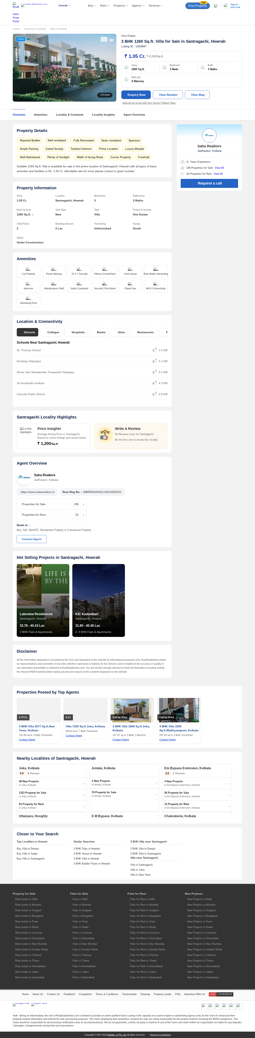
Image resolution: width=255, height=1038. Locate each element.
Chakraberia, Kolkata (180, 816)
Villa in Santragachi (141, 864)
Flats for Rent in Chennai (144, 955)
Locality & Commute (69, 114)
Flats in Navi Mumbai (85, 943)
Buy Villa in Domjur (28, 848)
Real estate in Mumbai (28, 904)
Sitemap (145, 994)
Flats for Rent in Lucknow (144, 932)
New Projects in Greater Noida (204, 949)
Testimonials (129, 994)
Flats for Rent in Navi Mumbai (147, 943)
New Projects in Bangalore (202, 915)
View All (219, 167)
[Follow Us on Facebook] (204, 1008)
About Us (37, 994)
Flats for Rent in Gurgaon (144, 910)
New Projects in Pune (199, 921)
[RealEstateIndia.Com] (36, 12)
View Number (168, 94)
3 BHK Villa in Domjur (142, 848)
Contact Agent (31, 539)
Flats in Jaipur (81, 971)
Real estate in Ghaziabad (29, 938)
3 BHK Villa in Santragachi (145, 853)
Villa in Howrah (58, 29)
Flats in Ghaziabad (83, 938)
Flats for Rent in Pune (142, 921)
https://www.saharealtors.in (38, 492)
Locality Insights (103, 114)
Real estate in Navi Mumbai (31, 943)
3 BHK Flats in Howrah (87, 848)
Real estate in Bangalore (29, 915)
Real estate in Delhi (26, 899)
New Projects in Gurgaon (201, 910)
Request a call (210, 183)
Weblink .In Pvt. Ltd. (117, 1035)
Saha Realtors (44, 475)
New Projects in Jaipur (200, 971)
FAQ (177, 994)
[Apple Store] (39, 1004)
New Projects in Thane (200, 960)
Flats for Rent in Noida (143, 927)
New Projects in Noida (200, 927)
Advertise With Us (194, 994)
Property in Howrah (35, 29)
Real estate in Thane (27, 960)
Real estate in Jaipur (27, 971)
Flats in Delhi (80, 899)
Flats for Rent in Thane (143, 960)
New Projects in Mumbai (201, 904)
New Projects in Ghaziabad (203, 938)
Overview (19, 114)
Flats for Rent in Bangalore (145, 915)
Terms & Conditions (107, 994)
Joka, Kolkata (29, 768)
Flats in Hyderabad (83, 977)
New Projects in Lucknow (201, 932)
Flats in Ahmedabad (84, 966)
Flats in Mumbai (82, 904)
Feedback (69, 994)
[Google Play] (21, 1004)
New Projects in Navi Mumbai (204, 943)
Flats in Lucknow (82, 932)
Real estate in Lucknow (28, 932)
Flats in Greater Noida (85, 949)
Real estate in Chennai (28, 955)
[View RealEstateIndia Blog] (211, 1008)
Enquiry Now (137, 94)
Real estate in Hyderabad (29, 977)
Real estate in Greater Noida (31, 949)
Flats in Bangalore (83, 915)
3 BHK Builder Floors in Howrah (92, 863)
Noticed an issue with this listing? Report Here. (149, 102)
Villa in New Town (140, 874)
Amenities (40, 114)
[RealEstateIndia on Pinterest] (218, 1008)
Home (16, 29)
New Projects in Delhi (199, 899)
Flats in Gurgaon (82, 910)
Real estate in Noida (26, 927)
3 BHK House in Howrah (87, 853)
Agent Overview (134, 114)
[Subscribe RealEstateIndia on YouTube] (232, 1008)
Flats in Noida (80, 927)
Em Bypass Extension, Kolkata (187, 768)
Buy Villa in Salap (27, 853)
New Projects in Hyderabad (203, 977)
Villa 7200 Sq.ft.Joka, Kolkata (85, 726)
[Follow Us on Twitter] (225, 1008)
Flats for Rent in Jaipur (143, 971)
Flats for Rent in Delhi (142, 899)
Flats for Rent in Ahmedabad (146, 966)
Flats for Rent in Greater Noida (147, 949)
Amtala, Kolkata (103, 768)
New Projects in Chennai (201, 955)
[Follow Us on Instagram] (239, 1008)
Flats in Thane (81, 960)
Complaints (85, 994)
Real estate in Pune (26, 921)
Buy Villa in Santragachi (30, 858)
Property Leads (162, 994)
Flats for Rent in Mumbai (144, 904)
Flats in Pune (80, 921)
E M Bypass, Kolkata (107, 816)
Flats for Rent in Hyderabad (146, 977)
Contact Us (53, 994)
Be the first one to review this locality (136, 439)
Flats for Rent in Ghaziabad (146, 938)
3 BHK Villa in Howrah (86, 858)
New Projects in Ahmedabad (203, 966)
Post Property (198, 5)
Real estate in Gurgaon (28, 910)
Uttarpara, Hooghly (33, 816)
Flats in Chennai (82, 955)
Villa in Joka (137, 869)
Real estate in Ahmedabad (30, 966)
